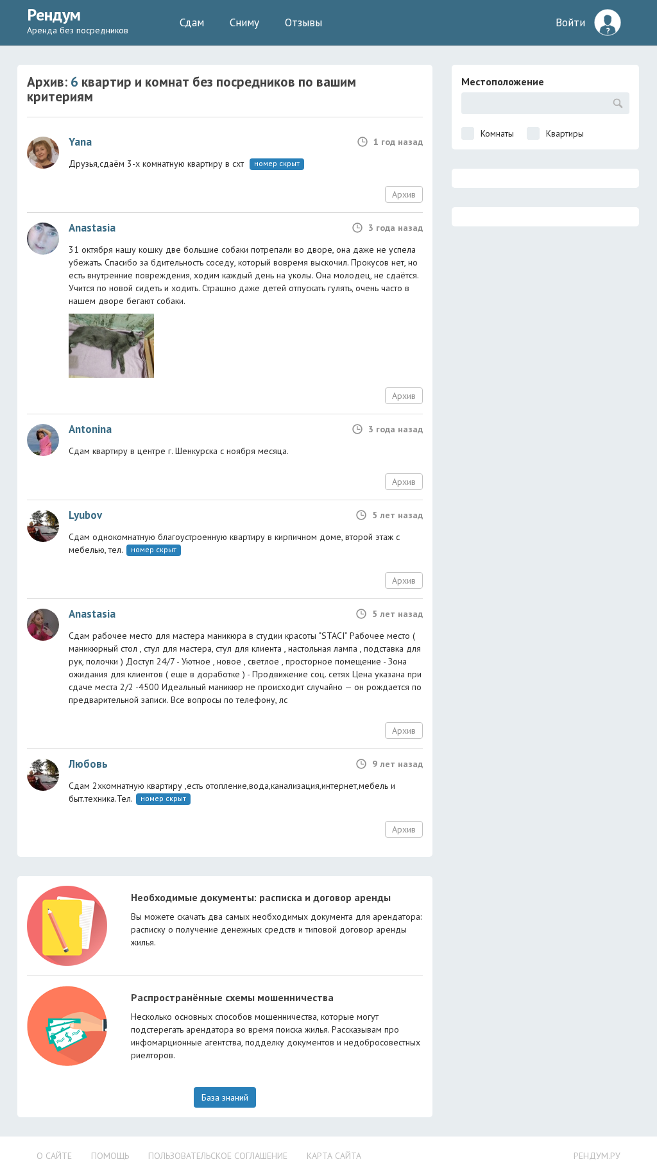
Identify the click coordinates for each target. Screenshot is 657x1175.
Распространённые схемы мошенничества (232, 997)
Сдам (192, 22)
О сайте (54, 1156)
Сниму (244, 22)
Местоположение (502, 81)
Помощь (110, 1156)
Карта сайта (334, 1156)
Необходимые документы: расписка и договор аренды (261, 897)
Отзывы (303, 22)
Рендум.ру (597, 1156)
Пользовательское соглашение (217, 1156)
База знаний (224, 1097)
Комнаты (497, 133)
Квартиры (565, 133)
